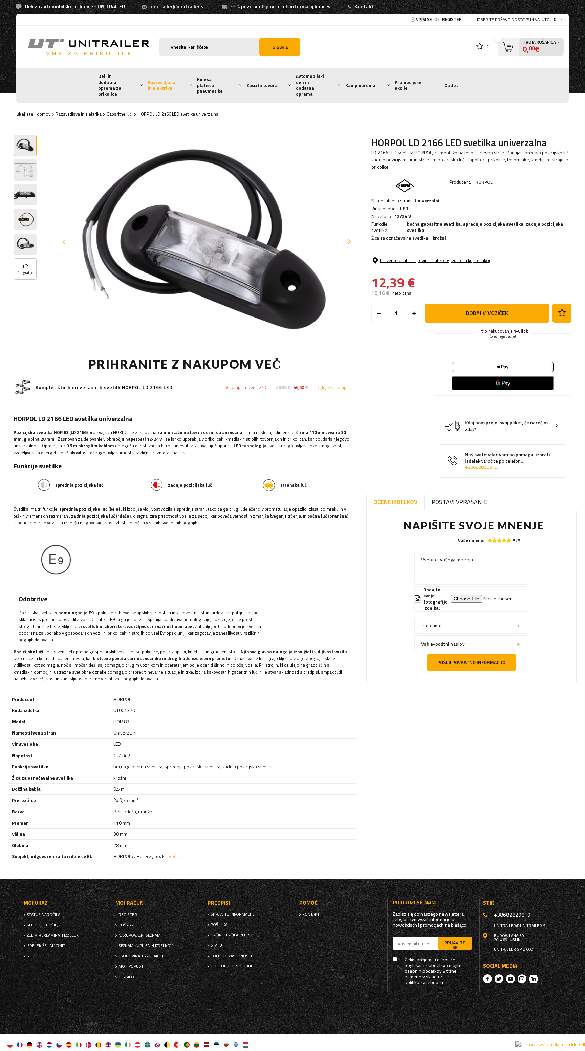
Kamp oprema (360, 85)
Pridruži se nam (414, 902)
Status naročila (43, 915)
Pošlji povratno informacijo (471, 662)
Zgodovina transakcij (140, 956)
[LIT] (196, 1044)
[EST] (216, 1044)
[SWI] (177, 1044)
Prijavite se (454, 944)
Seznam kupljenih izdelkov (145, 946)
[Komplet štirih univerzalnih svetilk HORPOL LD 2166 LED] (23, 387)
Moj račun (129, 902)
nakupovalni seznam (139, 935)
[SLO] (157, 1044)
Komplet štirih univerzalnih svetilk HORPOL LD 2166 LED (104, 387)
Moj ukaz (36, 902)
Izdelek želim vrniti (46, 946)
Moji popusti (131, 966)
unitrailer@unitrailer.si (178, 6)
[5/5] (508, 540)
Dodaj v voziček (487, 313)
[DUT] (49, 1044)
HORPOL (484, 181)
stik (31, 956)
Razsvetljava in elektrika (161, 85)
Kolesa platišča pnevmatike (210, 85)
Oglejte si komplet (333, 387)
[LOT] (206, 1044)
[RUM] (98, 1044)
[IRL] (128, 1044)
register (452, 19)
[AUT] (138, 1044)
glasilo (126, 977)
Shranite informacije (233, 914)
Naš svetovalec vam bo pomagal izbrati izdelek (507, 461)
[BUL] (226, 1044)
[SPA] (69, 1044)
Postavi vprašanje (460, 501)
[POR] (187, 1044)
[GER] (30, 1044)
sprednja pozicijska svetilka (493, 223)
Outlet (451, 85)
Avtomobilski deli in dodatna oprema (310, 85)
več (172, 856)
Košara (126, 925)
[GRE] (236, 1044)
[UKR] (118, 1044)
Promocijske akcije (408, 85)
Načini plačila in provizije (236, 935)
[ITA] (79, 1044)
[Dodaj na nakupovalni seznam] (561, 313)
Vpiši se (424, 19)
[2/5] (494, 540)
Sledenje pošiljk (44, 925)
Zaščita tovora (262, 85)
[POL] (10, 1044)
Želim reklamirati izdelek (53, 935)
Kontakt (364, 6)
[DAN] (88, 1044)
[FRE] (20, 1044)
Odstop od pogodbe (232, 966)
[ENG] (39, 1044)
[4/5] (504, 540)
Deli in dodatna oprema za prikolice (109, 85)
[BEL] (167, 1044)
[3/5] (499, 540)
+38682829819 (481, 467)
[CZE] (59, 1044)
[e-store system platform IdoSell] (550, 1044)
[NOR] (108, 1044)
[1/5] (490, 540)
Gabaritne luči (120, 114)
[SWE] (147, 1044)
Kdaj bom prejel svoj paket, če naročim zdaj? (506, 426)
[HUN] (246, 1044)
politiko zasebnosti (231, 956)
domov (43, 114)
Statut (217, 945)
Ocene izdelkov (395, 501)
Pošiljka (219, 925)
